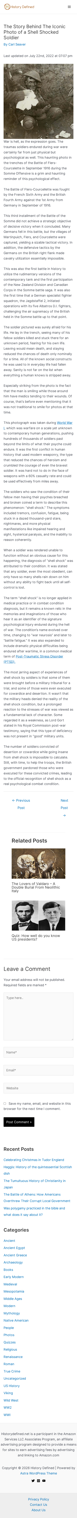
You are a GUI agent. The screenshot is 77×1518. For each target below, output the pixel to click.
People (9, 1328)
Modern (9, 1306)
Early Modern (14, 1277)
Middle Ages (13, 1299)
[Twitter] (33, 1480)
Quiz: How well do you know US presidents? (36, 937)
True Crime (12, 1371)
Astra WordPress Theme (38, 1473)
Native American (16, 1320)
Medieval (10, 1284)
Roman (9, 1364)
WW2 (8, 1407)
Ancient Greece (15, 1255)
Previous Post (21, 801)
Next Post (64, 801)
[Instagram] (38, 1480)
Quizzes (10, 1342)
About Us (38, 1510)
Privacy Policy (38, 1499)
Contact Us (38, 1505)
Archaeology (13, 1262)
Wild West (11, 1400)
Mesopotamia (14, 1291)
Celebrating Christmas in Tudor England (34, 1160)
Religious (10, 1349)
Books (8, 1270)
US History (12, 1386)
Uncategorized (15, 1378)
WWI (7, 1415)
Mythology (12, 1313)
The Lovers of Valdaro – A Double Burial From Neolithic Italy (36, 887)
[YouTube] (43, 1480)
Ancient (9, 1241)
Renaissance (13, 1357)
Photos (9, 1335)
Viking (8, 1393)
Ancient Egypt (14, 1248)
